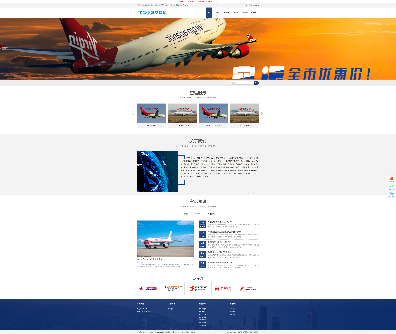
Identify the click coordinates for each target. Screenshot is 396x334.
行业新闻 (198, 214)
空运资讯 (236, 12)
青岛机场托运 (202, 320)
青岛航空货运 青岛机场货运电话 (219, 242)
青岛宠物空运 (202, 322)
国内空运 (145, 332)
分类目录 (186, 332)
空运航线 (211, 214)
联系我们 (254, 12)
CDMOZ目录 (160, 332)
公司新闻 (184, 214)
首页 (208, 12)
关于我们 (217, 12)
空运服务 (226, 12)
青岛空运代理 (202, 314)
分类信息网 (153, 332)
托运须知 (245, 12)
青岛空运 (174, 332)
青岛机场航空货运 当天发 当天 (149, 259)
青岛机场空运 (202, 311)
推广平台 (180, 332)
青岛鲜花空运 (202, 325)
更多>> (254, 192)
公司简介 (170, 309)
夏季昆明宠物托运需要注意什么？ (220, 252)
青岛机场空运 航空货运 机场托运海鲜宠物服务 (225, 232)
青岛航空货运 (202, 317)
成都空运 (167, 332)
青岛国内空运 (202, 309)
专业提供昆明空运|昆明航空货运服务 (221, 262)
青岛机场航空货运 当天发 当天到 (220, 222)
